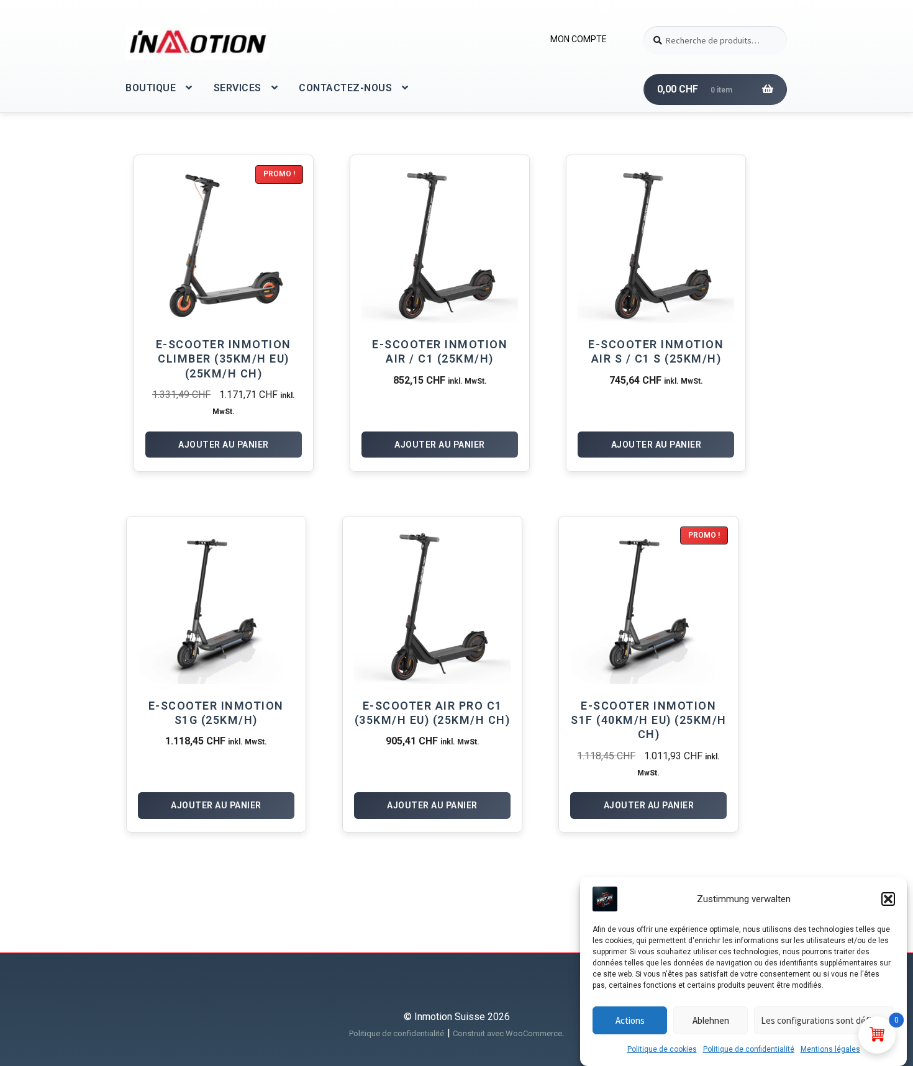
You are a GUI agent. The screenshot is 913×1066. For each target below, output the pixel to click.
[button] (888, 899)
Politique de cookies (662, 1049)
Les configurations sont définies (824, 1020)
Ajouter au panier (223, 444)
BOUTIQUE (150, 88)
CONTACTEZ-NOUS (345, 88)
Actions (630, 1020)
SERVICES (237, 88)
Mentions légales (830, 1049)
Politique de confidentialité (748, 1049)
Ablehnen (711, 1020)
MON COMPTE (578, 39)
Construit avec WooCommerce (507, 1033)
